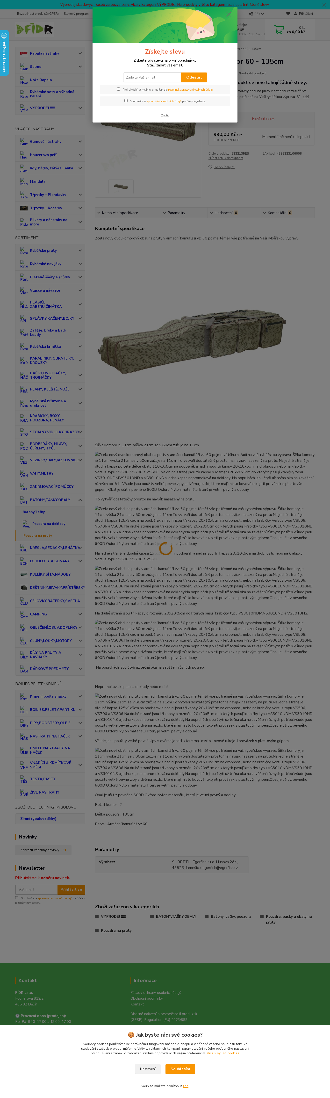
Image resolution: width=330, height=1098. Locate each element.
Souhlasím (180, 1069)
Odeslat (194, 77)
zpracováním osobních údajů (164, 101)
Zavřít (165, 115)
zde (185, 1086)
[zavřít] (229, 14)
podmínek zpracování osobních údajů (190, 90)
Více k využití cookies (223, 1053)
